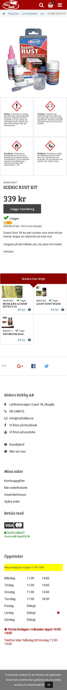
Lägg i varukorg (22, 209)
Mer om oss (17, 451)
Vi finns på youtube (22, 432)
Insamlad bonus (15, 494)
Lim (42, 13)
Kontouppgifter (14, 481)
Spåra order (12, 501)
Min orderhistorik (15, 487)
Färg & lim (13, 13)
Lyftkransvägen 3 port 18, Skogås (31, 404)
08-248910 (16, 411)
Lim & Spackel (29, 13)
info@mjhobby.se (21, 418)
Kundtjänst (16, 444)
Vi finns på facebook (23, 425)
